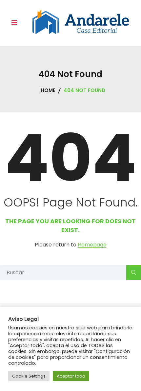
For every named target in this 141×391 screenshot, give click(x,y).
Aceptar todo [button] (71, 376)
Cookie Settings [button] (29, 376)
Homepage (92, 245)
